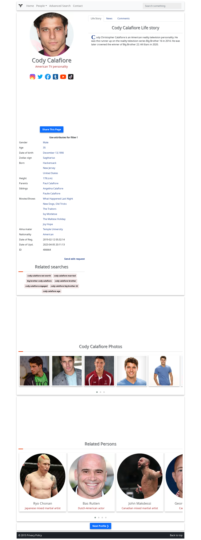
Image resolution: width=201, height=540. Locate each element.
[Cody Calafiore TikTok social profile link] (70, 76)
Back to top (176, 535)
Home (30, 6)
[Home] (20, 6)
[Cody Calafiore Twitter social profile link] (40, 76)
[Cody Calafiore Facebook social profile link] (48, 76)
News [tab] (109, 18)
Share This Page (51, 129)
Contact (78, 6)
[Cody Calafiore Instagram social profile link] (33, 76)
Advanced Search (60, 6)
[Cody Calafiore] (52, 34)
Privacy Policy (34, 535)
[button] (97, 392)
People (40, 6)
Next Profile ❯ (100, 526)
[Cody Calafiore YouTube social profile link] (63, 76)
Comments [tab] (123, 18)
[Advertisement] (51, 103)
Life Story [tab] (96, 18)
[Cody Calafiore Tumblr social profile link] (56, 76)
